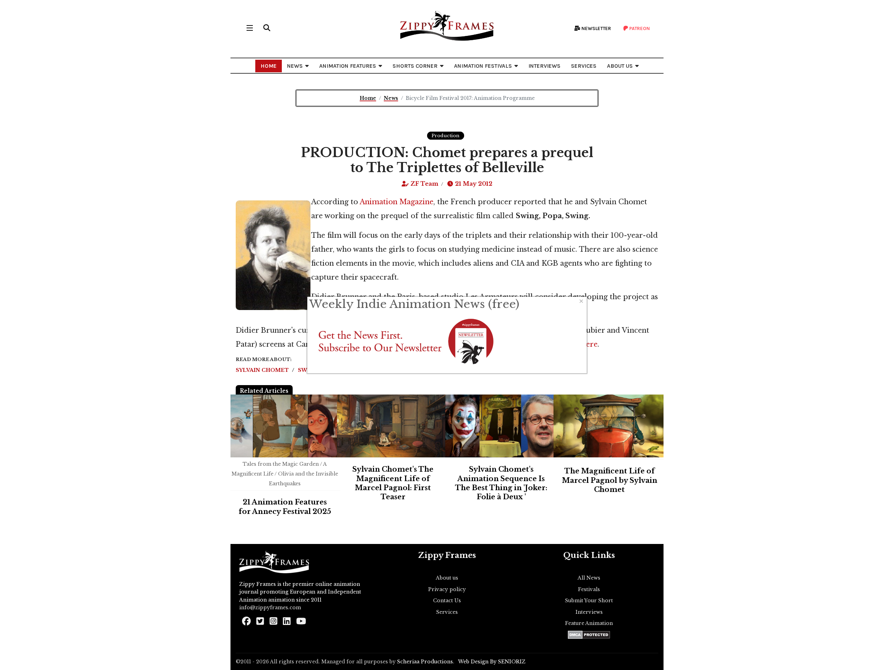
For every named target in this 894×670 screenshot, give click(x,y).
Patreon (639, 28)
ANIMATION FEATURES (347, 65)
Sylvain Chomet (263, 370)
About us (447, 578)
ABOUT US (620, 65)
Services (447, 612)
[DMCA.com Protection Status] (589, 635)
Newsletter (595, 28)
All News (589, 578)
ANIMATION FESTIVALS (483, 65)
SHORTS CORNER (415, 65)
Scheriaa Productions (425, 661)
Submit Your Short (589, 600)
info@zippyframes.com (270, 607)
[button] (266, 28)
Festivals (589, 589)
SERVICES (583, 65)
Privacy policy (447, 589)
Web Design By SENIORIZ (492, 661)
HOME (269, 65)
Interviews (589, 612)
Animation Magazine (396, 202)
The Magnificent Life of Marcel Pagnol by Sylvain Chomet (609, 480)
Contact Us (447, 600)
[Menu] (250, 27)
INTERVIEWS (544, 65)
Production (446, 136)
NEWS (295, 65)
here (589, 344)
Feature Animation (589, 623)
